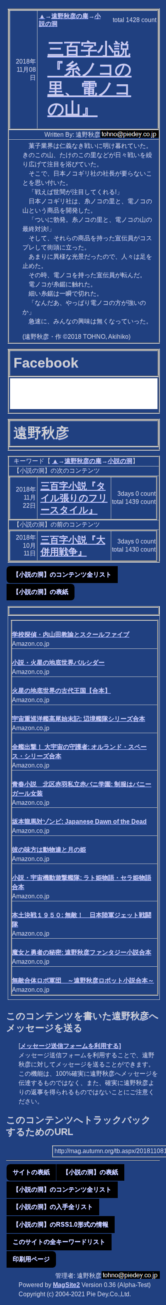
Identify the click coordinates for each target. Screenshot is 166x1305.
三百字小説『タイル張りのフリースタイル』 (74, 498)
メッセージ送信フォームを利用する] (70, 1046)
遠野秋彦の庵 (69, 16)
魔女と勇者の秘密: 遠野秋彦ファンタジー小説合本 (81, 952)
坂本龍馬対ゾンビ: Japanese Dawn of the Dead (79, 821)
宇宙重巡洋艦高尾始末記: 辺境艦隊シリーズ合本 (78, 718)
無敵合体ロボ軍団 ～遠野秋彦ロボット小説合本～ (83, 980)
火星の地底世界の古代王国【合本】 (61, 690)
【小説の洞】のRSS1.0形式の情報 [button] (60, 1224)
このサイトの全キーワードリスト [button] (59, 1241)
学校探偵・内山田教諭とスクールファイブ (70, 634)
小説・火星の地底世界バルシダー (58, 662)
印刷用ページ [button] (31, 1259)
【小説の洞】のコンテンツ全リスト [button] (62, 574)
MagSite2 (66, 1285)
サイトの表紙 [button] (31, 1172)
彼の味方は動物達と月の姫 (49, 849)
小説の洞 (120, 461)
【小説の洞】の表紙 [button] (40, 591)
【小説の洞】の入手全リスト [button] (53, 1206)
